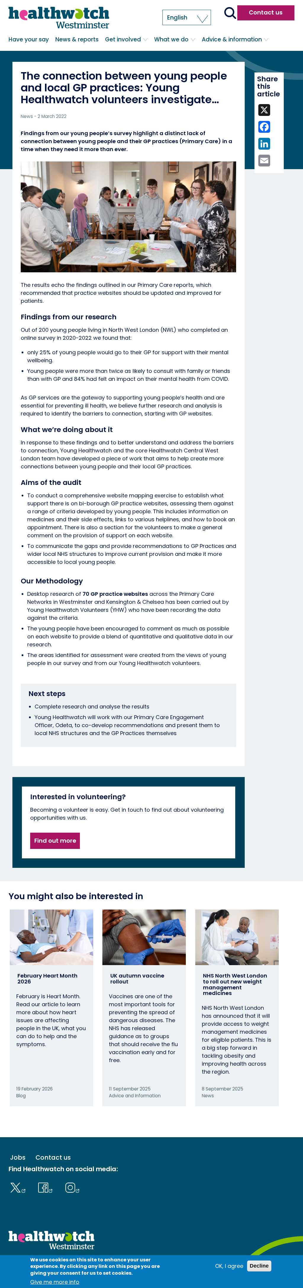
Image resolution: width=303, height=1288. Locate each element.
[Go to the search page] (230, 13)
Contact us (266, 12)
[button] (186, 17)
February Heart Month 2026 (47, 978)
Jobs (17, 1157)
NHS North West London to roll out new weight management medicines (235, 984)
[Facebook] (47, 1187)
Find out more (55, 840)
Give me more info (54, 1282)
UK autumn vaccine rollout (137, 978)
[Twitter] (19, 1187)
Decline (259, 1266)
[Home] (59, 17)
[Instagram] (72, 1187)
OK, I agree (229, 1266)
